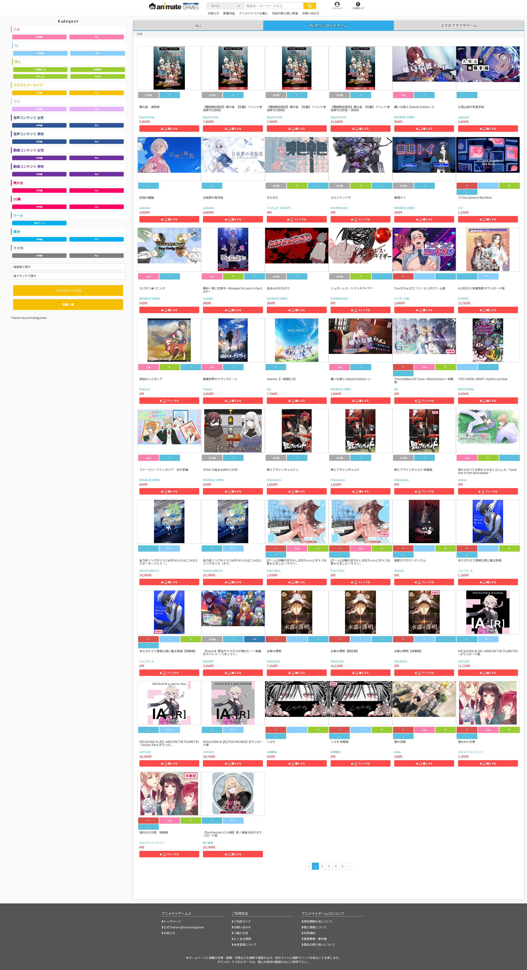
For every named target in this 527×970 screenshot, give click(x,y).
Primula (207, 389)
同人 (18, 61)
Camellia (208, 298)
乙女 (16, 29)
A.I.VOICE (463, 298)
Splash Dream (147, 117)
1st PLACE (463, 661)
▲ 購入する (169, 128)
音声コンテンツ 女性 (28, 117)
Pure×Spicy (274, 570)
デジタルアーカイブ (28, 84)
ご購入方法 (241, 933)
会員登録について (245, 944)
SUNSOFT (208, 661)
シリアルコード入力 (68, 290)
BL (17, 45)
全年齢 (39, 36)
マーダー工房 (401, 298)
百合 (16, 101)
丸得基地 (272, 752)
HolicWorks (273, 661)
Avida (397, 752)
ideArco (462, 479)
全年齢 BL (97, 69)
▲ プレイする (296, 219)
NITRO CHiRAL (466, 389)
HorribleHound (339, 207)
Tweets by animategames (29, 318)
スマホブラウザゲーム (459, 25)
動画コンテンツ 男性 (28, 166)
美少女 (18, 182)
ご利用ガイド (242, 921)
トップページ (172, 921)
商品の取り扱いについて (319, 944)
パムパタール (465, 570)
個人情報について (315, 927)
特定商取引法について (318, 921)
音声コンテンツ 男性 (28, 133)
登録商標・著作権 (315, 939)
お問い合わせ (242, 927)
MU (396, 389)
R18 (96, 36)
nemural (398, 570)
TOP (139, 34)
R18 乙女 (40, 76)
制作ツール (39, 222)
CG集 (17, 198)
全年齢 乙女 (40, 69)
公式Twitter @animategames (184, 927)
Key (269, 389)
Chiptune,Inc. (274, 479)
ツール (18, 215)
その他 (18, 247)
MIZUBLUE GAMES (404, 117)
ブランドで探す (26, 276)
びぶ (460, 207)
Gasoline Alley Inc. (149, 570)
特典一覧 (68, 304)
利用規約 (309, 933)
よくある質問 (242, 939)
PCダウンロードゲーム (328, 25)
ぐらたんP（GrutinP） (279, 207)
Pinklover (144, 389)
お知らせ (169, 933)
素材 (16, 231)
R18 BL (97, 76)
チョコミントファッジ (470, 752)
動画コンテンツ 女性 (28, 150)
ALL (198, 25)
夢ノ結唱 (208, 842)
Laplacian (463, 117)
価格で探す (23, 267)
